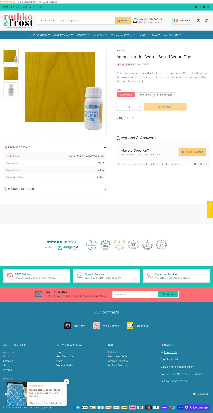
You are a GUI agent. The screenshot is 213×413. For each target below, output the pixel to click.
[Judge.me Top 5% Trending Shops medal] (161, 245)
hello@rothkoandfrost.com (178, 366)
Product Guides (64, 365)
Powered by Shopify (41, 407)
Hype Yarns (79, 325)
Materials (98, 34)
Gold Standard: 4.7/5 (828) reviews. (38, 1)
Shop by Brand (38, 34)
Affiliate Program (118, 360)
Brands (7, 356)
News (59, 360)
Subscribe (168, 294)
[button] (66, 381)
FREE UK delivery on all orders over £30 (35, 277)
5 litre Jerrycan (165, 94)
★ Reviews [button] (210, 210)
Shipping (8, 360)
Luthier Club (115, 352)
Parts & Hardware (121, 34)
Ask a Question (194, 151)
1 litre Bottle (145, 94)
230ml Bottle (125, 94)
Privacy (7, 369)
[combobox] (94, 21)
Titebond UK (142, 325)
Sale (154, 34)
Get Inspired (171, 34)
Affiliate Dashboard (119, 365)
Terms (6, 374)
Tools (141, 34)
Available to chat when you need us (172, 277)
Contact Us (170, 352)
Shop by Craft (62, 34)
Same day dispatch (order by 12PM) (103, 277)
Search (7, 365)
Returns (7, 378)
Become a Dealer (118, 356)
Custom (81, 34)
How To (60, 352)
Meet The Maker (65, 356)
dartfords (121, 50)
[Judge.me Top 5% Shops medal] (147, 245)
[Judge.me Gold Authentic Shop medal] (119, 245)
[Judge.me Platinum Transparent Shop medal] (91, 245)
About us (8, 352)
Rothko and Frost (20, 407)
